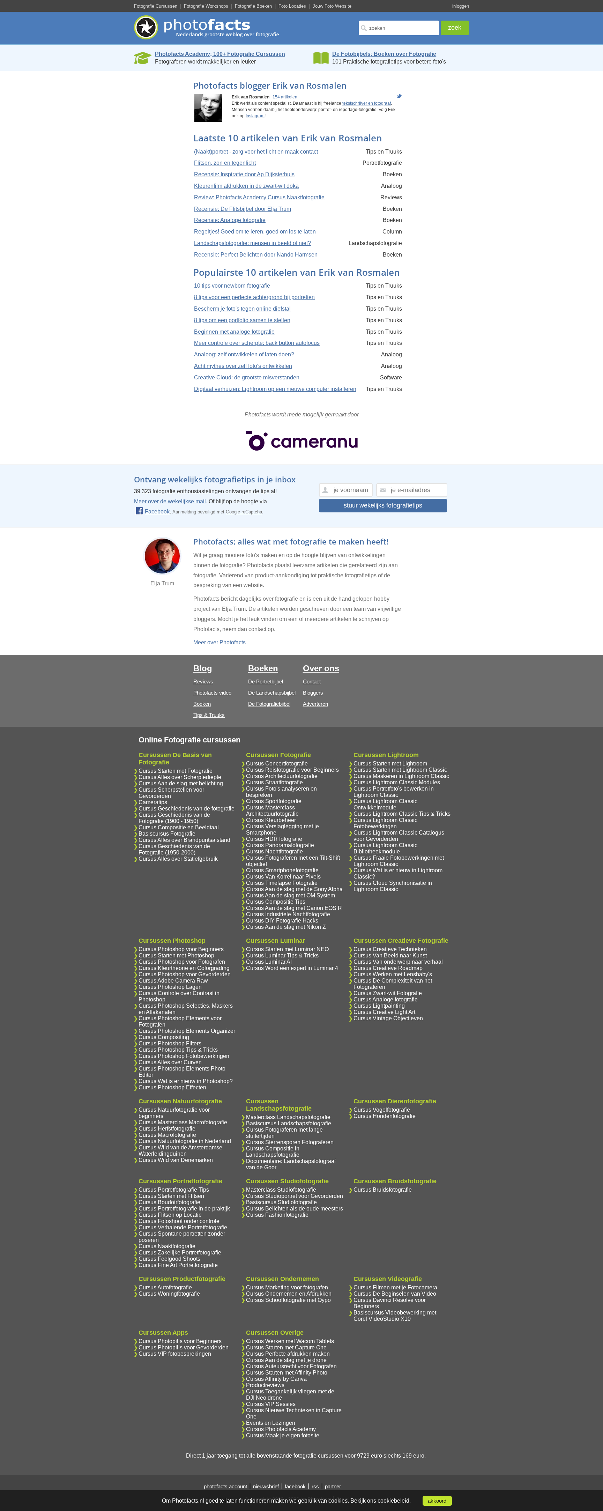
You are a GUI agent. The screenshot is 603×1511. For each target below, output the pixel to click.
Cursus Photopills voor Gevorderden (184, 1347)
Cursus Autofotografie (165, 1287)
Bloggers (313, 693)
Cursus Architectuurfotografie (282, 776)
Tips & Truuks (209, 715)
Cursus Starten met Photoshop (176, 955)
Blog (202, 668)
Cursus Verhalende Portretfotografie (183, 1227)
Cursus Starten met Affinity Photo (286, 1373)
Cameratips (153, 802)
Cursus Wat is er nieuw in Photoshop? (186, 1081)
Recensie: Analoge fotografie (230, 220)
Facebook (157, 511)
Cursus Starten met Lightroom (390, 763)
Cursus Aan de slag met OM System (290, 895)
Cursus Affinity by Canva (276, 1379)
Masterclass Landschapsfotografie (288, 1117)
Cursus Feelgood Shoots (169, 1259)
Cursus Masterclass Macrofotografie (183, 1122)
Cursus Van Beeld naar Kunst (390, 955)
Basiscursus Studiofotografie (281, 1202)
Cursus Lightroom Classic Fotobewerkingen (385, 823)
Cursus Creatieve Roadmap (388, 968)
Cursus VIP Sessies (271, 1404)
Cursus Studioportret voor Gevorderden (294, 1196)
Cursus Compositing (164, 1037)
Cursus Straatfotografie (274, 782)
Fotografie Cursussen (155, 6)
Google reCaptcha (244, 511)
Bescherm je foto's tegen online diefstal (242, 309)
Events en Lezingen (270, 1423)
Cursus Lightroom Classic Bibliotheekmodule (385, 848)
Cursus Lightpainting (379, 1006)
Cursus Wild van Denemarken (176, 1160)
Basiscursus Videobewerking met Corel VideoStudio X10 (394, 1316)
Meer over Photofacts (219, 642)
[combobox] (399, 28)
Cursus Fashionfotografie (277, 1215)
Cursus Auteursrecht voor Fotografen (291, 1366)
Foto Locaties (292, 6)
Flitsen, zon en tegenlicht (225, 163)
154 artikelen (285, 97)
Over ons (321, 668)
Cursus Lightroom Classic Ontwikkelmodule (385, 804)
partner (333, 1486)
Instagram (255, 115)
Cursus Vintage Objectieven (388, 1018)
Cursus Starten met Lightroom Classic (400, 770)
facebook (295, 1486)
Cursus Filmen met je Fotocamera (395, 1287)
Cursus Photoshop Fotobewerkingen (184, 1056)
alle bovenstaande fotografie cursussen (294, 1456)
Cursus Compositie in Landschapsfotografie (272, 1152)
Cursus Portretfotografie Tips (174, 1190)
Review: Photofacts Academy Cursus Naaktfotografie (259, 197)
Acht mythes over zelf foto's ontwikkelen (243, 366)
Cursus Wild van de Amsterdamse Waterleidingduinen (180, 1151)
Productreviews (265, 1385)
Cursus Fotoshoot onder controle (179, 1221)
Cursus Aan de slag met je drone (286, 1360)
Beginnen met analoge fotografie (234, 332)
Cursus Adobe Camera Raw (173, 981)
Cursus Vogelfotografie (381, 1110)
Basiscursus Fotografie (167, 834)
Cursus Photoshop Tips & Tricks (178, 1050)
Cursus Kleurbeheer (271, 820)
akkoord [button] (437, 1501)
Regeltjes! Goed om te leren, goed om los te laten (255, 232)
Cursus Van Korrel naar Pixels (283, 877)
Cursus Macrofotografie (167, 1135)
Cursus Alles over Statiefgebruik (178, 859)
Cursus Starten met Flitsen (171, 1196)
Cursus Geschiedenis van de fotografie (186, 809)
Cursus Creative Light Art (384, 1012)
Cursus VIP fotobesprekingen (175, 1354)
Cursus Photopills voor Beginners (180, 1341)
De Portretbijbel (265, 681)
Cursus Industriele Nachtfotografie (288, 914)
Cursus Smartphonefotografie (282, 870)
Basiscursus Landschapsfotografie (288, 1123)
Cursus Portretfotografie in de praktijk (184, 1209)
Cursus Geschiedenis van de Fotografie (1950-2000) (174, 849)
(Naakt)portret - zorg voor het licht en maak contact (256, 152)
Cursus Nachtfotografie (274, 851)
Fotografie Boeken (253, 6)
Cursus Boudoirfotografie (169, 1202)
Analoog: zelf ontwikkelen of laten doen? (244, 354)
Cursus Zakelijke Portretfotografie (180, 1253)
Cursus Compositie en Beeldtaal (179, 827)
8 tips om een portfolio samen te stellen (242, 320)
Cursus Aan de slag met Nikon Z (286, 927)
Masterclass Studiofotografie (281, 1190)
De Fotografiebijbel (269, 704)
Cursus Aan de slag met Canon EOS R (294, 908)
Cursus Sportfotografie (274, 801)
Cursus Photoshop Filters (170, 1043)
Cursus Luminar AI (269, 962)
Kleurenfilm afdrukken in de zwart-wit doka (246, 186)
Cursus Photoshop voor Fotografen (182, 962)
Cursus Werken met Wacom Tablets (290, 1341)
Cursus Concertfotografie (277, 763)
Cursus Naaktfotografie (167, 1246)
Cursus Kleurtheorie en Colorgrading (184, 968)
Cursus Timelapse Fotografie (282, 883)
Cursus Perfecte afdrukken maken (288, 1354)
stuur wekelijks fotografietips (383, 505)
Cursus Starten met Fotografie (176, 771)
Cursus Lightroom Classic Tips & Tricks (402, 814)
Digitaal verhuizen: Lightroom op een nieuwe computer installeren (275, 389)
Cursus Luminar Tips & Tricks (282, 955)
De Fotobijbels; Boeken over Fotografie (384, 54)
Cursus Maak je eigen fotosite (282, 1435)
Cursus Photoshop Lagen (170, 987)
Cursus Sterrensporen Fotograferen (290, 1142)
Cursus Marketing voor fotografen (287, 1287)
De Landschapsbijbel (272, 693)
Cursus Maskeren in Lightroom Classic (401, 776)
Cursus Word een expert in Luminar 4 (292, 968)
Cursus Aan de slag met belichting (181, 783)
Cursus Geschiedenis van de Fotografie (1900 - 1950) (174, 818)
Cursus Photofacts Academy (281, 1429)
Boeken (202, 704)
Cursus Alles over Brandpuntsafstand (184, 840)
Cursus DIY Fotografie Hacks (282, 921)
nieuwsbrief (266, 1486)
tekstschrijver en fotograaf (366, 103)
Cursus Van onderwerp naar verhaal (398, 962)
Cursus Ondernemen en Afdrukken (289, 1294)
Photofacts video (212, 693)
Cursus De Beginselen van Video (394, 1294)
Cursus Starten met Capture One (286, 1347)
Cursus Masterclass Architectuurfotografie (272, 811)
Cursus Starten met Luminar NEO (287, 949)
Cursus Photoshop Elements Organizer (187, 1031)
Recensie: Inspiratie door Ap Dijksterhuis (244, 174)
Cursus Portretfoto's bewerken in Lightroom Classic (393, 792)
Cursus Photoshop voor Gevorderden (185, 974)
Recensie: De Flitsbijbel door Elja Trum (242, 209)
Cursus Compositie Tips (275, 902)
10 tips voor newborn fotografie (232, 286)
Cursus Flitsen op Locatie (170, 1215)
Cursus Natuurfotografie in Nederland (185, 1141)
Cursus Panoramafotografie (280, 845)
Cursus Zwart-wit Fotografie (387, 993)
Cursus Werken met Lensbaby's (392, 974)
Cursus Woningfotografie (169, 1294)
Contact (312, 681)
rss (315, 1486)
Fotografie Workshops (206, 6)
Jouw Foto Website (332, 6)
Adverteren (315, 704)
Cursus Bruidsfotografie (382, 1190)
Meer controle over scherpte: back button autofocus (257, 343)
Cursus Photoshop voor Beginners (181, 949)
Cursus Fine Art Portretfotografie (178, 1265)
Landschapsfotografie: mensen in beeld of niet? (252, 243)
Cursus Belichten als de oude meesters (294, 1209)
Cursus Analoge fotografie (385, 999)
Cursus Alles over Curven (170, 1062)
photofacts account (225, 1486)
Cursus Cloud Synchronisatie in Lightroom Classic (392, 886)
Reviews (203, 681)
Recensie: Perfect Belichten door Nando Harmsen (256, 255)
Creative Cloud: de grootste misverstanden (246, 377)
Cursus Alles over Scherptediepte (180, 777)
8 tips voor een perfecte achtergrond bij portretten (254, 297)
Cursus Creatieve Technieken (390, 949)
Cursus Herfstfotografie (167, 1129)
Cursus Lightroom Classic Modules (396, 782)
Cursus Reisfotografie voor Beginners (292, 770)
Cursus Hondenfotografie (384, 1116)
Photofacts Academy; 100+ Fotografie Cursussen (220, 54)
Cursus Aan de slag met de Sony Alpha (294, 889)
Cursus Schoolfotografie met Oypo (288, 1300)
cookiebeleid (393, 1501)
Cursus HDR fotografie (274, 839)
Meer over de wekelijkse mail (170, 501)
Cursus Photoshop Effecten (172, 1087)
